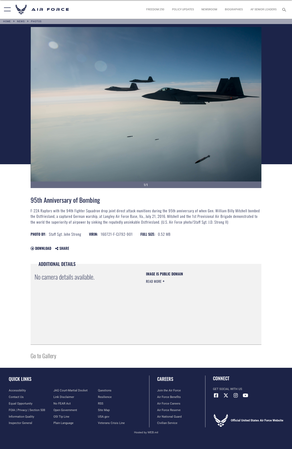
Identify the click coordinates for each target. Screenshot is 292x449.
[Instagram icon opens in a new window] (236, 395)
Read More (154, 281)
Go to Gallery (43, 355)
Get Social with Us (227, 389)
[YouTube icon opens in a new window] (245, 395)
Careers (165, 379)
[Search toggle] (284, 9)
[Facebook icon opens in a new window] (216, 395)
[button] (6, 9)
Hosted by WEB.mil (146, 432)
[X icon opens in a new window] (226, 395)
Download (42, 248)
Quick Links (20, 379)
